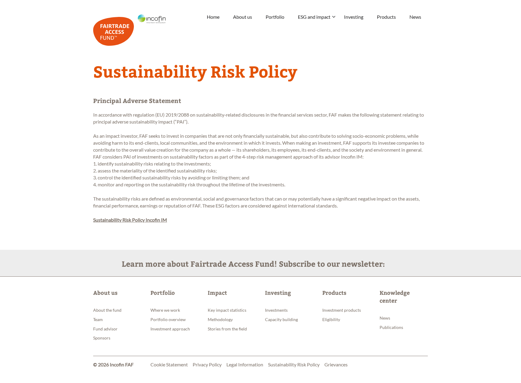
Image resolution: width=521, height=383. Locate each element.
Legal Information (244, 364)
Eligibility (331, 319)
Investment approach (170, 328)
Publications (391, 327)
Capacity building (281, 319)
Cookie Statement (169, 364)
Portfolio (275, 17)
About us (242, 17)
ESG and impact (314, 17)
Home (213, 17)
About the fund (107, 310)
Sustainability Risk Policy (294, 364)
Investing (353, 17)
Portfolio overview (168, 319)
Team (98, 319)
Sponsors (101, 337)
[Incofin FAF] (129, 28)
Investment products (341, 310)
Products (386, 17)
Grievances (336, 364)
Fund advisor (105, 328)
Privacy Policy (207, 364)
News (415, 17)
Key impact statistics (227, 310)
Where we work (165, 310)
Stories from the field (227, 328)
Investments (276, 310)
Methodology (220, 319)
